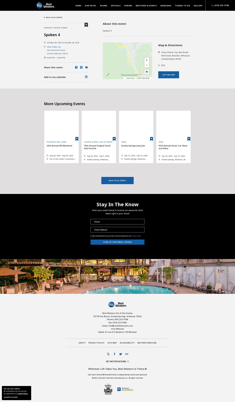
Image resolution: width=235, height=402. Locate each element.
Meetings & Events (146, 5)
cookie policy (23, 394)
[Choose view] (146, 71)
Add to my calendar (55, 77)
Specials (116, 5)
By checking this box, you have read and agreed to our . (117, 236)
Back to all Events (54, 17)
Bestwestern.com (147, 343)
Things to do (182, 5)
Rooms (103, 5)
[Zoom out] (146, 65)
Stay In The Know (118, 204)
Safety (82, 343)
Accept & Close (11, 397)
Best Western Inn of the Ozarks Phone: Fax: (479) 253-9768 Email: (117, 322)
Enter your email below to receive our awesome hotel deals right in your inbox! (117, 212)
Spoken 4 (52, 34)
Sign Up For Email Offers (117, 242)
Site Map (112, 343)
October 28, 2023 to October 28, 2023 (63, 42)
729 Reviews (131, 332)
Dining (128, 5)
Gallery (198, 5)
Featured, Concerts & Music (55, 27)
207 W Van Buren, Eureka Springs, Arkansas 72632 (117, 316)
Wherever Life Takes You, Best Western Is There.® (117, 369)
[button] (57, 50)
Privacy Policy (136, 236)
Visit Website (117, 329)
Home (78, 5)
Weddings (165, 5)
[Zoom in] (146, 60)
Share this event (53, 67)
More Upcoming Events (64, 103)
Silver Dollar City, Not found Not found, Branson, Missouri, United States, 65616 (175, 55)
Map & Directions (170, 45)
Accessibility (127, 343)
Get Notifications (116, 361)
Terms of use (130, 78)
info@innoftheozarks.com (120, 325)
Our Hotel (90, 5)
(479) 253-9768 (221, 5)
